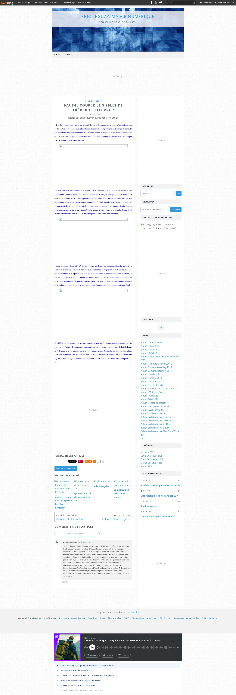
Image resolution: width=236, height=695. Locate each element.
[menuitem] (58, 55)
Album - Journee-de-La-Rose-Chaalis (159, 388)
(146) (152, 459)
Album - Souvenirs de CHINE (155, 406)
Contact (70, 54)
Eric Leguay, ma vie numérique (118, 16)
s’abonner (94, 655)
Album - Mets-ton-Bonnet (153, 392)
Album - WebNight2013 (152, 409)
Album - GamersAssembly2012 (156, 363)
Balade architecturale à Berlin (156, 417)
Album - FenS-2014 (150, 345)
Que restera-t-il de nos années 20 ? (159, 495)
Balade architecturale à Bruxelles (157, 420)
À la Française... (149, 506)
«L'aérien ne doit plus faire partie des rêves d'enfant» (169, 485)
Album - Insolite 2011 (151, 377)
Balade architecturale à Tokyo (156, 427)
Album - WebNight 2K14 (153, 413)
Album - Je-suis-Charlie (152, 385)
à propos (125, 655)
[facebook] (151, 2)
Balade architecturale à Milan (155, 424)
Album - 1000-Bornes (151, 342)
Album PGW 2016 (149, 399)
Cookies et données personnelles (186, 618)
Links (143, 438)
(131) (151, 462)
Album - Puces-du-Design (153, 402)
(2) (149, 466)
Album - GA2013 (149, 349)
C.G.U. (126, 618)
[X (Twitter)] (156, 2)
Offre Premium (165, 618)
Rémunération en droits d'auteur (144, 618)
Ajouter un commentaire (77, 534)
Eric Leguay (34, 618)
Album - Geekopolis (150, 374)
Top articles (92, 618)
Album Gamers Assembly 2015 (156, 367)
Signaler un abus (114, 618)
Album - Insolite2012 (151, 381)
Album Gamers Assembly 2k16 (156, 370)
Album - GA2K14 (149, 353)
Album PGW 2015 (149, 395)
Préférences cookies (209, 618)
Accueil (57, 54)
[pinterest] (160, 2)
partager (109, 655)
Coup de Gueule (93, 101)
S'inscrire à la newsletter (65, 468)
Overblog (134, 612)
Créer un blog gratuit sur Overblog (72, 618)
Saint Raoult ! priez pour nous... (158, 516)
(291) (148, 452)
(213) (151, 455)
